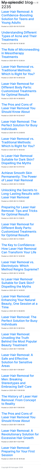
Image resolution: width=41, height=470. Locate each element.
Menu (34, 3)
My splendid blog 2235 (12, 3)
